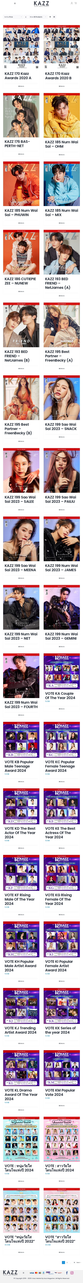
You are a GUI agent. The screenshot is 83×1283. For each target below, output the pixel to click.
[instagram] (71, 1272)
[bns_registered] (50, 1272)
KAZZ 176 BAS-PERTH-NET (17, 143)
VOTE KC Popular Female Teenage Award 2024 (60, 766)
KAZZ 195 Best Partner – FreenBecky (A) (59, 356)
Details (22, 86)
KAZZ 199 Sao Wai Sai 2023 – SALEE (20, 499)
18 (74, 1262)
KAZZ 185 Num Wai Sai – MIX (61, 212)
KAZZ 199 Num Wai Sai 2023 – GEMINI (61, 636)
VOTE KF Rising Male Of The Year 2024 (20, 899)
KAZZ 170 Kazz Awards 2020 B (58, 75)
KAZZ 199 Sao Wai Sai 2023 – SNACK (61, 426)
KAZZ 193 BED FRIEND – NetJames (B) (17, 356)
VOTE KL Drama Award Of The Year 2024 (21, 1094)
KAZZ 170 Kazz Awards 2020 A (18, 75)
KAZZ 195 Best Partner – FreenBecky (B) (18, 429)
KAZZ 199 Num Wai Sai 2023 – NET (21, 636)
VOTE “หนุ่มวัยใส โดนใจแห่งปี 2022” (20, 1239)
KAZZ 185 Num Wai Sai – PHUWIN (21, 212)
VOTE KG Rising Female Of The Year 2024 (58, 899)
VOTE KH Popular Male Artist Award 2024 (20, 966)
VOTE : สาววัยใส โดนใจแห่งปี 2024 (59, 1168)
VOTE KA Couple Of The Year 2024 (60, 695)
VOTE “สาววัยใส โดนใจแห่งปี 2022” (60, 1239)
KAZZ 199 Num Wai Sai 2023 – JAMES (61, 568)
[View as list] (54, 17)
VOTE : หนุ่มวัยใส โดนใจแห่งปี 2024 (19, 1168)
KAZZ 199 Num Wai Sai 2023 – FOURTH (21, 704)
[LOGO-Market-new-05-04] (41, 2)
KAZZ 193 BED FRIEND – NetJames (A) (57, 283)
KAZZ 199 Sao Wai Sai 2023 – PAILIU (60, 499)
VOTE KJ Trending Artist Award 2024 (20, 1030)
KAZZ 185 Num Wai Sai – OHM (61, 144)
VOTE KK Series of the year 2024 (60, 1030)
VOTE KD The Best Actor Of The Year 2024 (20, 833)
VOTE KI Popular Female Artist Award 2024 (59, 966)
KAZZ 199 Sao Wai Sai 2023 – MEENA (20, 568)
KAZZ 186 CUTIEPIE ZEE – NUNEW (20, 281)
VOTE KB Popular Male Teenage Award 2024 (19, 766)
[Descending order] (26, 17)
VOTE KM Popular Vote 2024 (60, 1092)
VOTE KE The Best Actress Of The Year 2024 (60, 833)
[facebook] (66, 1272)
